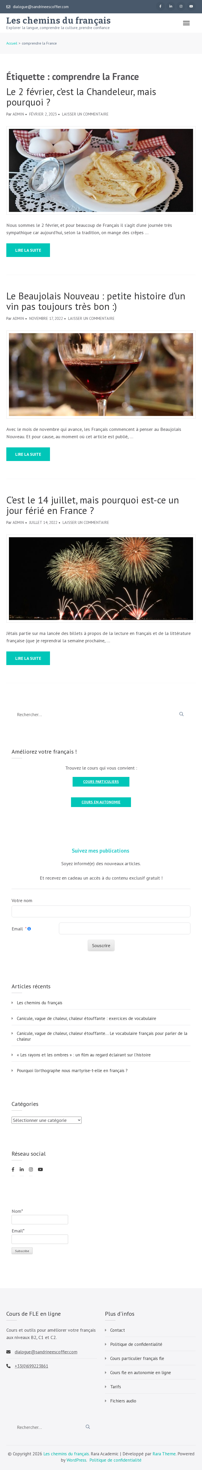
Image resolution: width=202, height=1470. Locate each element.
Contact (117, 1330)
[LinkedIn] (170, 6)
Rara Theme (164, 1454)
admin (18, 114)
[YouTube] (191, 6)
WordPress (76, 1460)
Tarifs (115, 1387)
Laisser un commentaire (85, 114)
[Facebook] (160, 6)
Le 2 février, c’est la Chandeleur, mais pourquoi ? (81, 96)
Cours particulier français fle (137, 1358)
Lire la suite (28, 250)
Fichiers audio (123, 1401)
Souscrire (101, 945)
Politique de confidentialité (136, 1344)
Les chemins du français (58, 21)
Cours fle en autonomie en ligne (140, 1372)
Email (17, 929)
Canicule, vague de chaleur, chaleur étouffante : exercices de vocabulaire (86, 1018)
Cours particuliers (101, 781)
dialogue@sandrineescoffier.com (41, 6)
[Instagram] (180, 6)
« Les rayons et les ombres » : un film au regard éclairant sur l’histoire (84, 1055)
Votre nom (22, 900)
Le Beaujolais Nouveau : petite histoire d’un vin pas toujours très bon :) (95, 301)
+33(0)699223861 (31, 1366)
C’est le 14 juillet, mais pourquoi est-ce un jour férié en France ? (92, 505)
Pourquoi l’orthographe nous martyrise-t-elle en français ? (72, 1070)
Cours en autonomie (101, 802)
